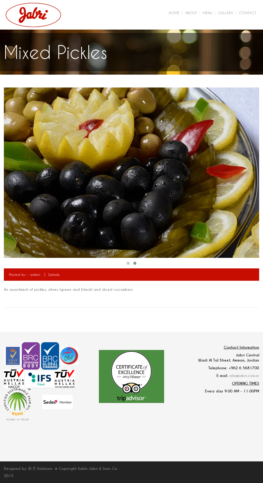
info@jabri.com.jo (244, 375)
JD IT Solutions (40, 468)
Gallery (225, 13)
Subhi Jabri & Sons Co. (98, 468)
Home (174, 13)
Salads (54, 274)
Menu (207, 13)
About (191, 13)
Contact (247, 13)
